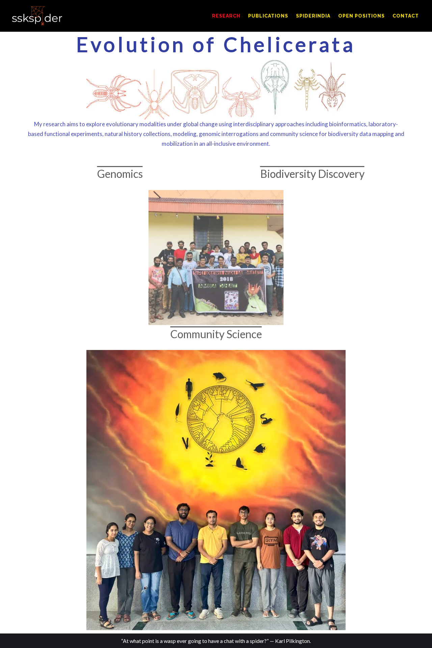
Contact (406, 16)
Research (226, 16)
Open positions (361, 16)
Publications (268, 16)
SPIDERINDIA (313, 16)
